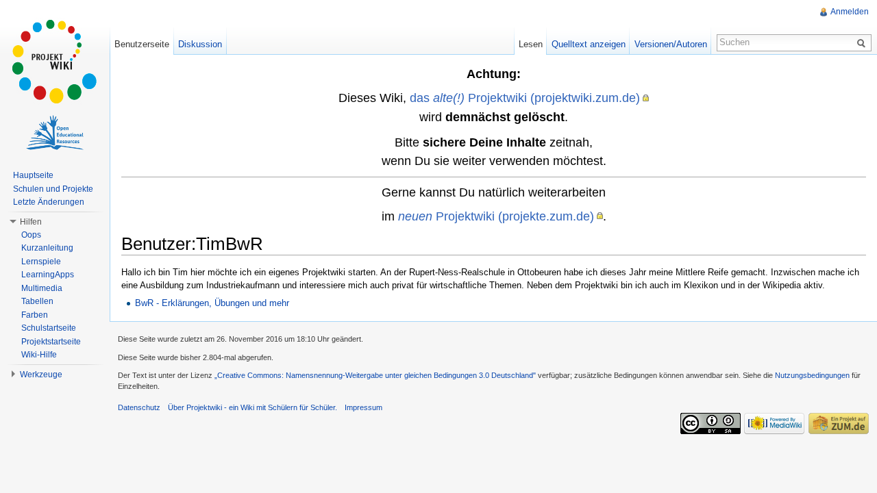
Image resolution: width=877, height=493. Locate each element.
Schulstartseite (48, 328)
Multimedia (41, 288)
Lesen (531, 44)
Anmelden (849, 11)
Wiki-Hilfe (39, 354)
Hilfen (31, 222)
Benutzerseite (141, 44)
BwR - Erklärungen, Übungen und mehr (212, 303)
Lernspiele (41, 261)
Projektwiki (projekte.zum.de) (496, 216)
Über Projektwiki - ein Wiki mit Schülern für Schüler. (252, 407)
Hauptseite (33, 175)
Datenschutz (139, 407)
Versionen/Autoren (670, 44)
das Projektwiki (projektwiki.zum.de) (525, 97)
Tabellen (37, 301)
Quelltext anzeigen (589, 44)
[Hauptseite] (55, 61)
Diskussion (200, 44)
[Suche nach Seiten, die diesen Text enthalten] (863, 42)
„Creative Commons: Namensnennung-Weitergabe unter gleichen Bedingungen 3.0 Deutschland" (375, 375)
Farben (34, 315)
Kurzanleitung (47, 248)
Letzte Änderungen (48, 202)
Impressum (363, 407)
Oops (31, 235)
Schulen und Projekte (53, 189)
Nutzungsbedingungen (812, 375)
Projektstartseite (51, 341)
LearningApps (47, 274)
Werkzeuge (41, 374)
